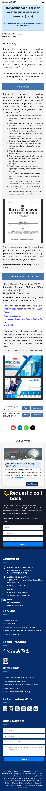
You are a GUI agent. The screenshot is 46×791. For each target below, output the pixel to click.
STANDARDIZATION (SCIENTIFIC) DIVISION (20, 625)
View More (19, 478)
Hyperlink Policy (17, 785)
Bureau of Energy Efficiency (16, 679)
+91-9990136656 (25, 595)
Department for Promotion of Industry (21, 675)
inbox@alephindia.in (15, 605)
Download (37, 408)
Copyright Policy (27, 783)
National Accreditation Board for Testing (22, 682)
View (26, 408)
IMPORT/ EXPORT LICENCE (14, 632)
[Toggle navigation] (43, 2)
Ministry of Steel (12, 686)
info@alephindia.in (14, 602)
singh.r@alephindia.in (13, 309)
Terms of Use (30, 785)
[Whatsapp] (2, 586)
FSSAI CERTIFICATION (12, 636)
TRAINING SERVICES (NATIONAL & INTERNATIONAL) (23, 629)
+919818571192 (13, 595)
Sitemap (15, 783)
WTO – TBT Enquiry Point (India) (17, 690)
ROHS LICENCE (10, 621)
